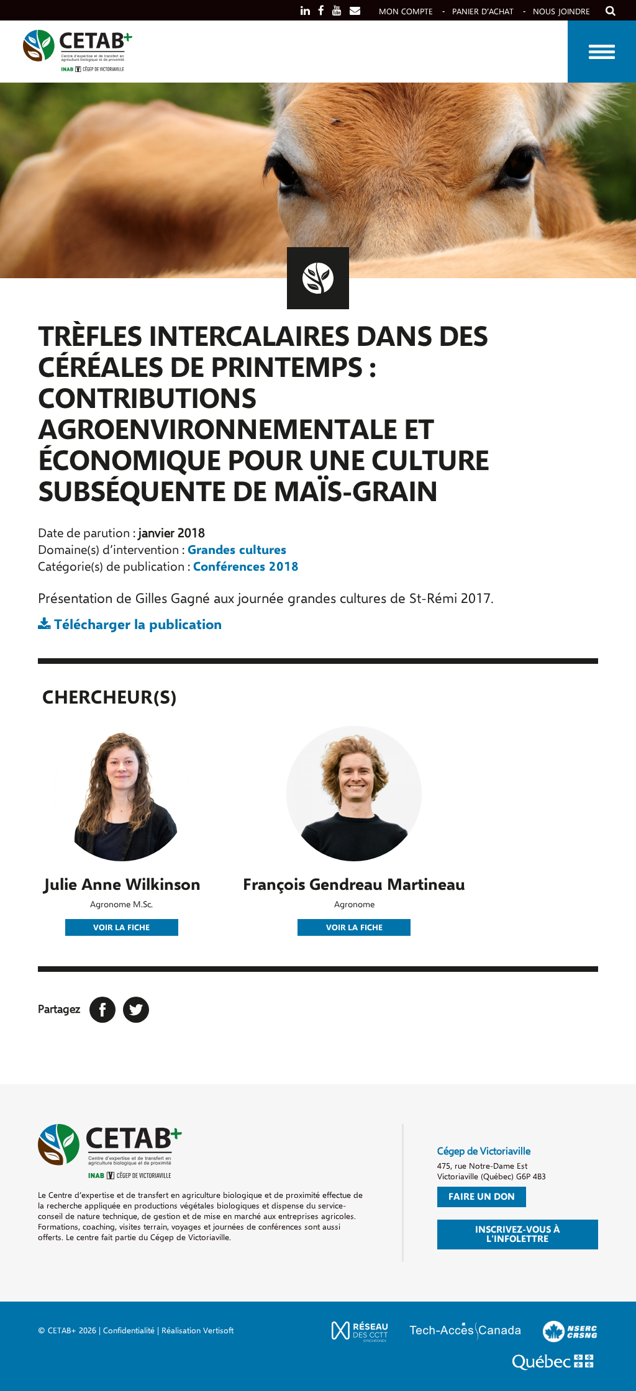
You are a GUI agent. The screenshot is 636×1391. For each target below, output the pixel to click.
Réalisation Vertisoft (197, 1330)
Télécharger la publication (136, 624)
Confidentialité (129, 1330)
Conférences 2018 (246, 566)
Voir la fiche (121, 927)
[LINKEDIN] (305, 10)
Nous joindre (561, 11)
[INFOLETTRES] (355, 10)
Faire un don (481, 1196)
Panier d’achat (483, 11)
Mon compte (406, 11)
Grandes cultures (237, 549)
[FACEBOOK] (321, 10)
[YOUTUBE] (337, 10)
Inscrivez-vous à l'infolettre (517, 1234)
